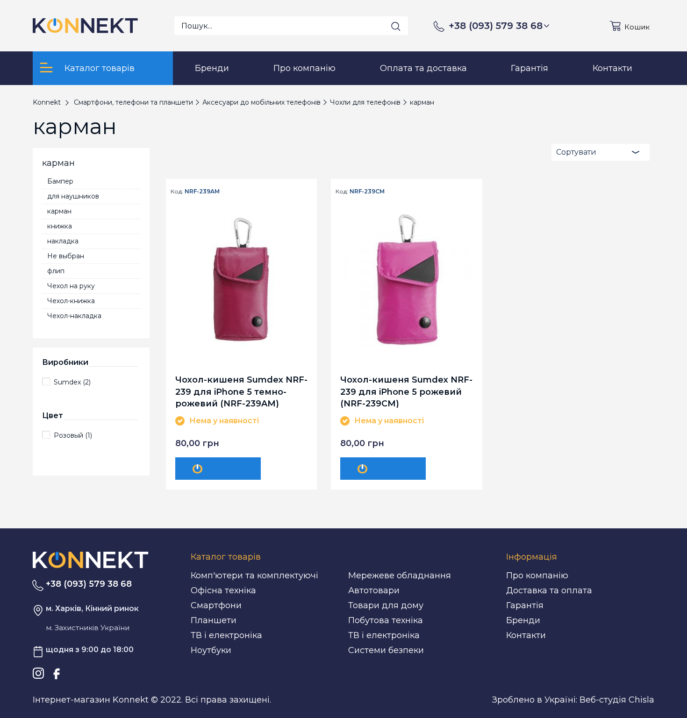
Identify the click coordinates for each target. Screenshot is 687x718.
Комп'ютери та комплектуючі (254, 575)
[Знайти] (395, 26)
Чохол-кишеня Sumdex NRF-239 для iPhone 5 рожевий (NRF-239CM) (406, 391)
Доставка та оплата (549, 590)
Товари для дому (385, 605)
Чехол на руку (71, 286)
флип (55, 271)
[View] (218, 468)
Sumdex (72, 382)
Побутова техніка (385, 620)
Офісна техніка (223, 590)
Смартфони (216, 605)
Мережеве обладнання (399, 575)
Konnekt (47, 102)
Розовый (73, 435)
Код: (177, 191)
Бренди (523, 620)
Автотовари (374, 590)
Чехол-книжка (71, 301)
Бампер (60, 181)
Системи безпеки (386, 650)
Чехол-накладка (74, 316)
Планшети (213, 620)
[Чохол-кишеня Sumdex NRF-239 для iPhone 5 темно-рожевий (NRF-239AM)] (241, 280)
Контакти (526, 635)
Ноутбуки (211, 650)
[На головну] (91, 559)
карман (59, 211)
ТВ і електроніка (226, 635)
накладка (63, 241)
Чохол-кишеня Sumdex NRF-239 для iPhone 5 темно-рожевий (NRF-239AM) (241, 391)
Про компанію (537, 575)
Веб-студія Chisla (617, 700)
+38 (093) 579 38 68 (496, 25)
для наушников (73, 196)
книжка (59, 226)
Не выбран (65, 256)
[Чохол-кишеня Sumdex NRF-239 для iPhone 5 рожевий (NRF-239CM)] (406, 280)
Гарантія (525, 605)
